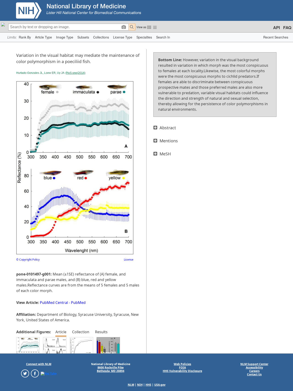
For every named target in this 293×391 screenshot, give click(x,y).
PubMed (78, 302)
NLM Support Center (254, 364)
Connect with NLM (38, 364)
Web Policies (182, 364)
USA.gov (159, 385)
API (276, 27)
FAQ (287, 27)
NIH (140, 385)
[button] (25, 37)
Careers (254, 371)
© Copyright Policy (28, 260)
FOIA (182, 367)
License (128, 260)
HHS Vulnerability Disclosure (182, 371)
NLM (131, 385)
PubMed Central (54, 302)
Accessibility (254, 367)
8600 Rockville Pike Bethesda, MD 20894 (110, 369)
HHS (148, 385)
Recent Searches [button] (275, 37)
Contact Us (254, 374)
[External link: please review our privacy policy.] (25, 373)
